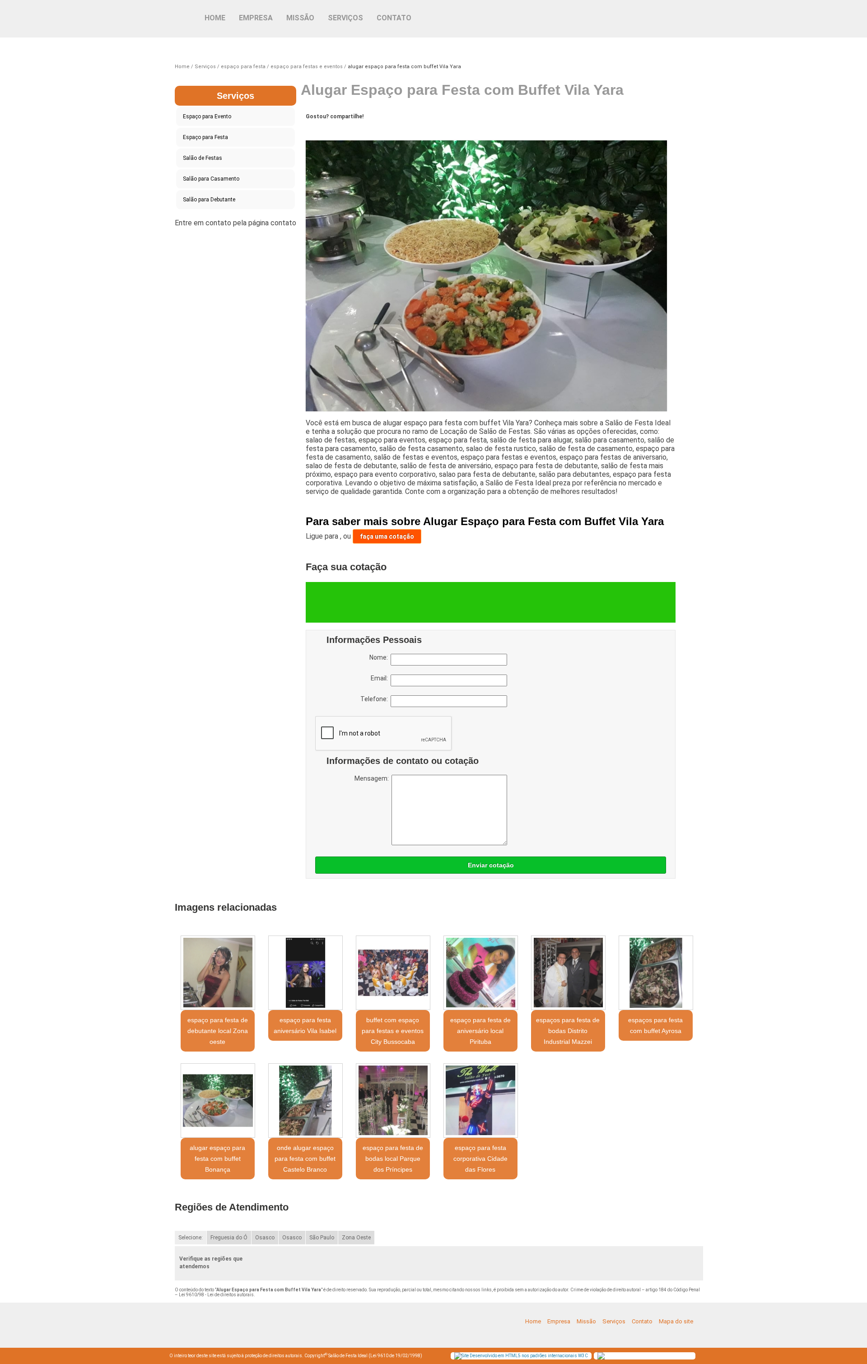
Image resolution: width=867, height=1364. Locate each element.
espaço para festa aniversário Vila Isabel (305, 1025)
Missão (300, 18)
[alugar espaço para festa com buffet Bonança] (218, 1100)
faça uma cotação (387, 536)
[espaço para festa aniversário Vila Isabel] (305, 973)
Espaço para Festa (205, 137)
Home (215, 18)
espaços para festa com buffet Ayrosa (655, 1025)
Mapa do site (676, 1321)
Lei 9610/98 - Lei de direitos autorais (216, 1294)
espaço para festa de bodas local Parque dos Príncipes (393, 1158)
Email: (381, 678)
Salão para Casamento (211, 179)
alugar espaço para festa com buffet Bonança (217, 1158)
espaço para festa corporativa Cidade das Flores (480, 1158)
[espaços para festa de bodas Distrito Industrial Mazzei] (568, 973)
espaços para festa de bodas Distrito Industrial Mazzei (568, 1030)
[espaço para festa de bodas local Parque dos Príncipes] (393, 1100)
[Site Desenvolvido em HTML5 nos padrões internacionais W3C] (521, 1355)
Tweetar (322, 130)
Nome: (380, 657)
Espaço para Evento (207, 116)
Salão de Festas (202, 158)
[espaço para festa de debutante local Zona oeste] (218, 973)
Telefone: (375, 699)
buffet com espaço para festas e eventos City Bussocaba (393, 1030)
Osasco (265, 1237)
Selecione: (190, 1237)
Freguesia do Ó (228, 1237)
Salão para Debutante (209, 199)
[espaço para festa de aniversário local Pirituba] (480, 973)
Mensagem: (373, 778)
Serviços (345, 18)
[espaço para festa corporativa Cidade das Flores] (480, 1100)
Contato (394, 18)
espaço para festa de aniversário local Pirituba (480, 1030)
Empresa (256, 18)
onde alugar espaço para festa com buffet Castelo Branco (305, 1158)
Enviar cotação (491, 865)
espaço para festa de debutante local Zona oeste (217, 1030)
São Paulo (321, 1237)
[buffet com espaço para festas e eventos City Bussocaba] (393, 973)
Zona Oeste (356, 1237)
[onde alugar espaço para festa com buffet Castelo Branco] (305, 1100)
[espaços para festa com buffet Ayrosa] (656, 973)
